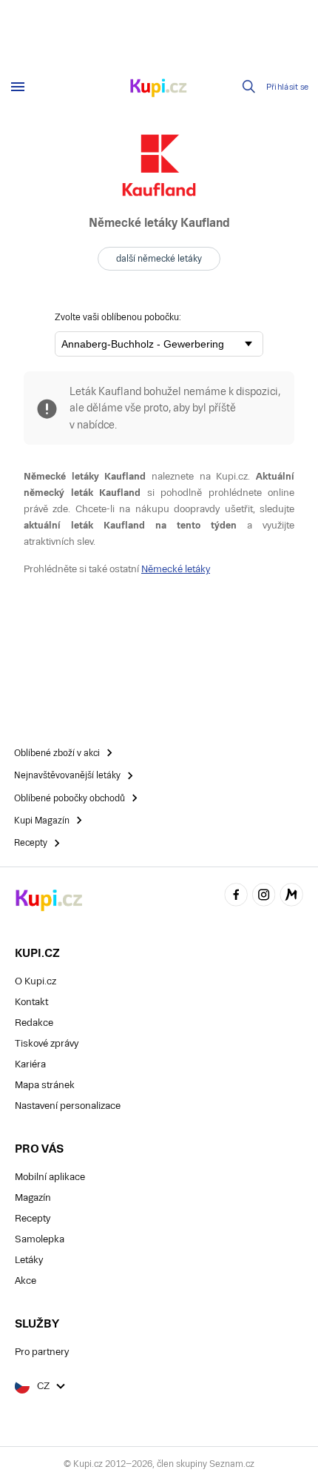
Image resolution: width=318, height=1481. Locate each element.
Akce (25, 1280)
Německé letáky (175, 568)
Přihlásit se (287, 87)
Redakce (34, 1022)
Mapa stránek (45, 1084)
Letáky (29, 1259)
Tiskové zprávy (46, 1043)
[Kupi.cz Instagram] (264, 896)
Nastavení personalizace (68, 1105)
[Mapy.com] (291, 896)
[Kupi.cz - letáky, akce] (159, 89)
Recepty (32, 1218)
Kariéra (30, 1064)
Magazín (33, 1197)
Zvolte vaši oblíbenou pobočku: (118, 317)
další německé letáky (159, 259)
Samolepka (39, 1239)
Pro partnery (42, 1351)
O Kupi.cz (35, 981)
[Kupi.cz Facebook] (236, 896)
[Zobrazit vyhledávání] (249, 87)
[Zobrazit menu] (17, 87)
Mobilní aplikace (50, 1176)
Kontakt (31, 1001)
